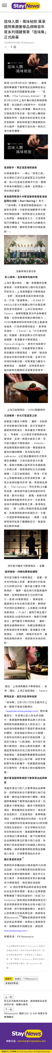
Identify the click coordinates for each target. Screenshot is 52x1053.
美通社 (18, 978)
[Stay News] (26, 1034)
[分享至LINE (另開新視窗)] (15, 47)
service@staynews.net (32, 1041)
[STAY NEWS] (26, 5)
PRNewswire (30, 978)
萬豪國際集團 (11, 983)
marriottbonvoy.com (15, 930)
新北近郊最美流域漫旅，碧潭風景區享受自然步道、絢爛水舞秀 (25, 1002)
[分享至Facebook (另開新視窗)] (11, 47)
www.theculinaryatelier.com (22, 711)
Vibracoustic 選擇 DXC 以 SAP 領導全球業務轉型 (25, 1015)
